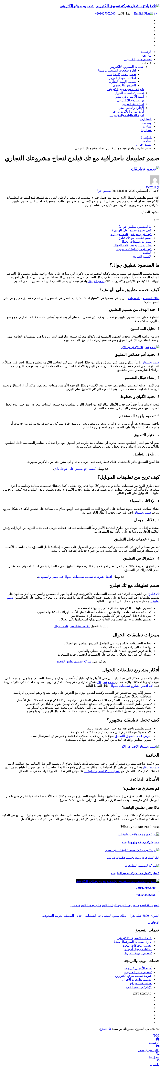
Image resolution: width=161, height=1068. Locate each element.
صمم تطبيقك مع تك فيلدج (135, 237)
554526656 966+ (145, 894)
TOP (156, 1035)
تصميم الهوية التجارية (138, 953)
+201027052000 (105, 13)
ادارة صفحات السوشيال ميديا (133, 941)
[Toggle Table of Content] (156, 219)
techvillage (152, 187)
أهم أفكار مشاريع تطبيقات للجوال (132, 685)
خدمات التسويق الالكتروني (134, 938)
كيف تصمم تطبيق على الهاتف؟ (132, 230)
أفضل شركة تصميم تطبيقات (102, 771)
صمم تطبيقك (96, 281)
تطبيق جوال (103, 190)
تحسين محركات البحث (137, 945)
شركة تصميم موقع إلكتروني (133, 975)
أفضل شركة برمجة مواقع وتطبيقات (140, 842)
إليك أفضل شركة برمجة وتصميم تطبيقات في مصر (133, 857)
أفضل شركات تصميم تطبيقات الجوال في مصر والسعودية (75, 576)
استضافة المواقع (141, 983)
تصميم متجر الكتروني (138, 972)
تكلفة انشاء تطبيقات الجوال (72, 626)
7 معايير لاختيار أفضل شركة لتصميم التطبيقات (135, 873)
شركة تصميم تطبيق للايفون (73, 661)
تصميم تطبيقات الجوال (137, 979)
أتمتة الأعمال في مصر (137, 968)
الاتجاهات (153, 922)
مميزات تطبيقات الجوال (136, 241)
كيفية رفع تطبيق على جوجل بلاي (75, 468)
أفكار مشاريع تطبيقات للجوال (132, 245)
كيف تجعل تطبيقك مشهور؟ (134, 249)
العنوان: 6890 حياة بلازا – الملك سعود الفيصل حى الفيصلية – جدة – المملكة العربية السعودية (100, 915)
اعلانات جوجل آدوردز (138, 949)
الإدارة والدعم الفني (139, 987)
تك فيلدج (153, 593)
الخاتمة (147, 252)
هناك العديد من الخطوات (143, 298)
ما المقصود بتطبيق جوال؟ (135, 226)
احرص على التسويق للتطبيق (133, 736)
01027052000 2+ (145, 887)
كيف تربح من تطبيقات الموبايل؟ (131, 234)
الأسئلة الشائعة (142, 256)
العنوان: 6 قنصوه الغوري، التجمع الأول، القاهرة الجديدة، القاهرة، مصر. (114, 905)
